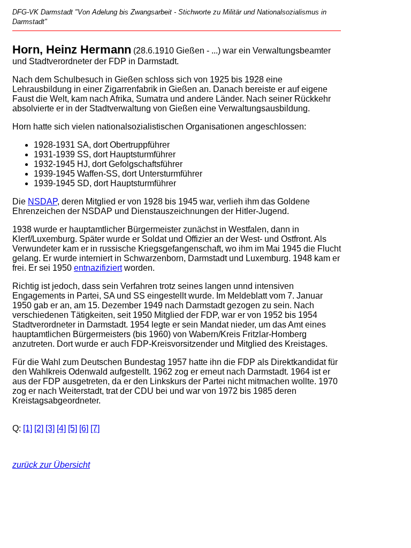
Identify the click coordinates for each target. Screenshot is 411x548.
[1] (27, 428)
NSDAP (42, 201)
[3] (50, 428)
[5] (72, 428)
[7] (95, 428)
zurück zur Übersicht (51, 464)
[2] (38, 428)
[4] (61, 428)
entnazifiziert (98, 267)
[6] (83, 428)
